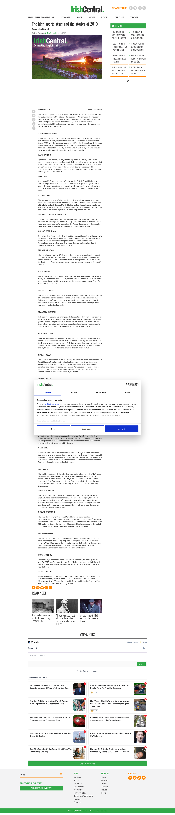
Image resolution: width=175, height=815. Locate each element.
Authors (77, 777)
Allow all (121, 429)
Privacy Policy (80, 793)
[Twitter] (135, 8)
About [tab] (127, 392)
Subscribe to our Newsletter (41, 788)
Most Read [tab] (117, 26)
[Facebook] (131, 8)
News (103, 777)
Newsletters (119, 8)
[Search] (146, 17)
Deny (53, 429)
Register (77, 799)
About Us (78, 783)
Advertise (78, 789)
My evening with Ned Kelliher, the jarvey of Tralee (89, 618)
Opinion (104, 783)
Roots (103, 793)
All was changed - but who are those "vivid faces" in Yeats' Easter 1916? (65, 619)
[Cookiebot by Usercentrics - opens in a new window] (128, 384)
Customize (86, 429)
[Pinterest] (144, 8)
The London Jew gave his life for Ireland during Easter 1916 (42, 618)
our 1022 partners (51, 404)
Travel (104, 789)
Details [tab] (74, 392)
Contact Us (79, 786)
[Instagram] (140, 8)
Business (105, 780)
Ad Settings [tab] (101, 392)
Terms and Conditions (83, 796)
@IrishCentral (50, 33)
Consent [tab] (47, 392)
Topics (76, 780)
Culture (104, 786)
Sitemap (77, 802)
